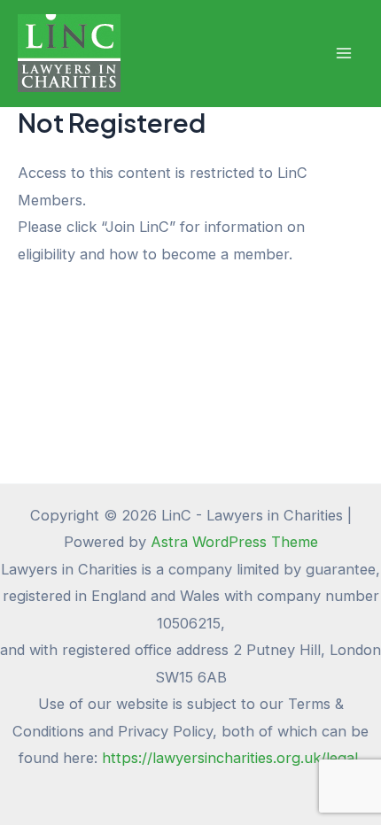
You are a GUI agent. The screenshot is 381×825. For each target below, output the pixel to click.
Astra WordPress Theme (234, 542)
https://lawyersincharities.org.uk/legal (232, 758)
